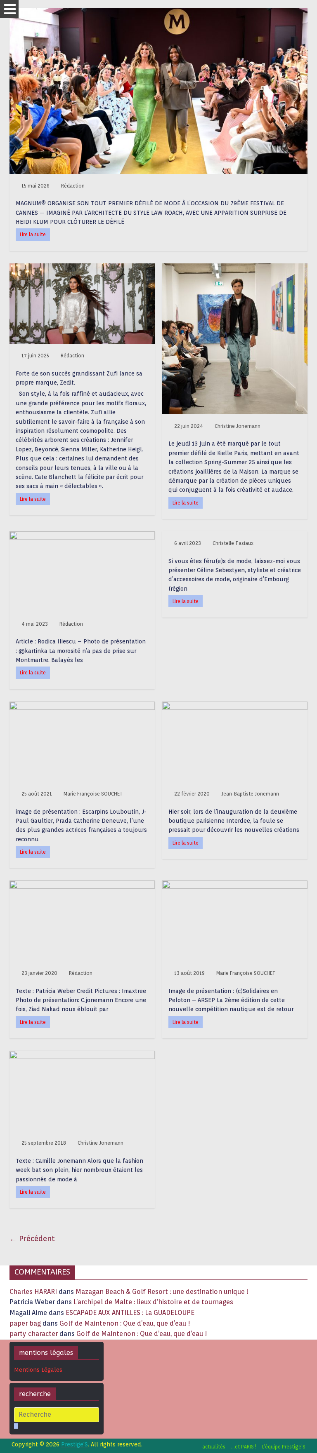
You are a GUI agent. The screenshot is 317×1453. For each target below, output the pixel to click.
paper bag (25, 1323)
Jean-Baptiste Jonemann (250, 794)
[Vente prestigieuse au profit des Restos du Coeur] (82, 707)
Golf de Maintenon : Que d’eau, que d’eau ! (124, 1323)
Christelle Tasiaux (233, 543)
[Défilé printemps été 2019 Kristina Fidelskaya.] (82, 1056)
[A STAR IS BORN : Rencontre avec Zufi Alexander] (82, 268)
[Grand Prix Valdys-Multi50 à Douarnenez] (235, 886)
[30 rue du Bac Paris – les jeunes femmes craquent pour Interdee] (235, 707)
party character (33, 1334)
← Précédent (32, 1238)
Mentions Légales (38, 1369)
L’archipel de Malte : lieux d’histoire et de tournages (154, 1302)
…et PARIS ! (243, 1447)
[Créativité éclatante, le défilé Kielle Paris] (235, 268)
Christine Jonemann (237, 426)
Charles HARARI (33, 1292)
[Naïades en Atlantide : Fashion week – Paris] (82, 886)
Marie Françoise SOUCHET (93, 794)
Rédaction (73, 186)
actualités (213, 1447)
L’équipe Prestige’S (283, 1447)
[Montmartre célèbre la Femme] (82, 536)
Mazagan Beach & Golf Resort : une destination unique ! (162, 1292)
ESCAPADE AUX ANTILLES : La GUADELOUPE (130, 1313)
